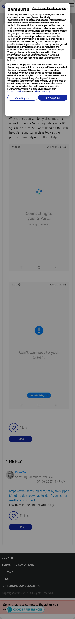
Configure (22, 98)
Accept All (53, 98)
